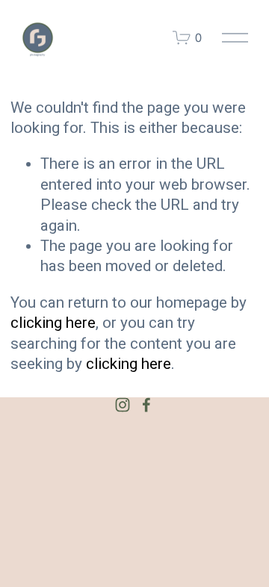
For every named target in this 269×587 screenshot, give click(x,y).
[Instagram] (122, 404)
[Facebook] (146, 404)
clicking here (53, 323)
